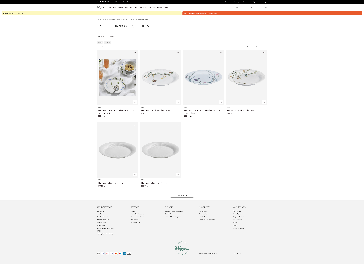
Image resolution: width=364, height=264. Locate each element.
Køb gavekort (203, 211)
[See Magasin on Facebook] (237, 253)
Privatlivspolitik (101, 222)
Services (245, 2)
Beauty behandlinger (137, 217)
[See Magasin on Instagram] (234, 253)
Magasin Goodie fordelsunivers (174, 211)
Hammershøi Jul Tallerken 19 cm (155, 111)
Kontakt (99, 214)
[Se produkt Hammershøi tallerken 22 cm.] (160, 150)
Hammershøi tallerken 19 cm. (111, 183)
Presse (235, 225)
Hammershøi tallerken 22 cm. (154, 183)
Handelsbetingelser (103, 219)
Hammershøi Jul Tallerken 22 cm (241, 111)
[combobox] (243, 7)
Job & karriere (237, 219)
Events (133, 211)
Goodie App (169, 214)
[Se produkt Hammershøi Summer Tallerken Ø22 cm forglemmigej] (117, 77)
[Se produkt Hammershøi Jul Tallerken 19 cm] (160, 77)
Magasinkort (134, 219)
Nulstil (100, 42)
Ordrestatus (100, 211)
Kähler (99, 107)
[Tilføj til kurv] (135, 102)
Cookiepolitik (101, 225)
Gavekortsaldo (203, 217)
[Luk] (212, 141)
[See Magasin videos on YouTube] (240, 253)
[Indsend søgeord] (235, 7)
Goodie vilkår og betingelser (105, 228)
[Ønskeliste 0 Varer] (262, 7)
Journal (230, 2)
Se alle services (135, 222)
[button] (258, 7)
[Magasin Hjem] (100, 7)
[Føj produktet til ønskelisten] (135, 52)
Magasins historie (238, 217)
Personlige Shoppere (137, 214)
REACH (99, 231)
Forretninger (253, 2)
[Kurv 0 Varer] (266, 7)
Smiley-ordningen (238, 228)
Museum (235, 222)
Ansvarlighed (237, 2)
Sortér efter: (251, 47)
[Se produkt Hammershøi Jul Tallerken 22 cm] (246, 77)
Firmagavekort (203, 214)
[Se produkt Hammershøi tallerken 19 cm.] (117, 150)
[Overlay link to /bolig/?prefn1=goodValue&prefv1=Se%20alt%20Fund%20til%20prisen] (272, 13)
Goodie (225, 2)
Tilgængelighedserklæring (105, 234)
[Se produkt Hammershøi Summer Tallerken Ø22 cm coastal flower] (203, 77)
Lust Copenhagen (262, 2)
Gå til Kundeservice (103, 217)
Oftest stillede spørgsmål (173, 217)
